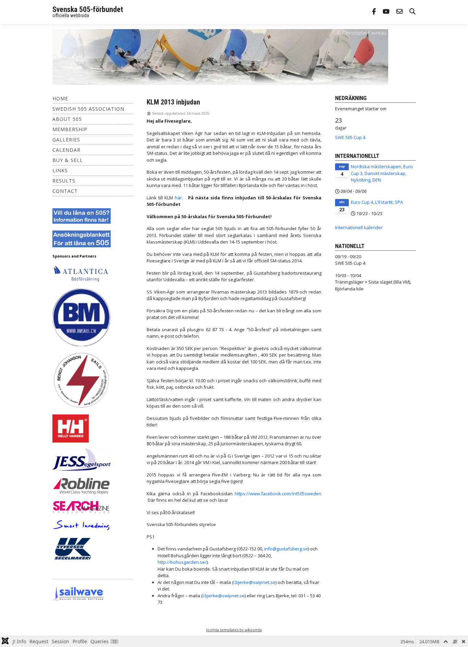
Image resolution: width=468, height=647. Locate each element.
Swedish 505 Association (88, 108)
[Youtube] (386, 12)
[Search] (412, 12)
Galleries (66, 139)
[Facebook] (374, 12)
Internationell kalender (359, 227)
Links (60, 170)
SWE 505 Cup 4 (350, 137)
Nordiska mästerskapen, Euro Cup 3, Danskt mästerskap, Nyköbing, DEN (382, 173)
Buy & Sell (67, 160)
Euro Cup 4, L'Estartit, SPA (377, 202)
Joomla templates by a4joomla (234, 629)
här (178, 198)
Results (63, 180)
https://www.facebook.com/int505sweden (278, 493)
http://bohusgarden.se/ (182, 562)
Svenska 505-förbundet (87, 9)
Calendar (66, 150)
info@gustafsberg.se (286, 549)
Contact (65, 191)
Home (60, 98)
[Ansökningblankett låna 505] (81, 238)
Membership (69, 129)
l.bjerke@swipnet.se (254, 582)
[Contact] (399, 12)
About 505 (67, 119)
